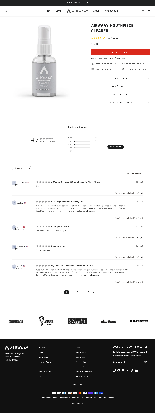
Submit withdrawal (82, 376)
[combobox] (134, 174)
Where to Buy (43, 357)
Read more (91, 211)
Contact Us (42, 376)
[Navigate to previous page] (61, 292)
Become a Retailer (45, 362)
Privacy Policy (81, 362)
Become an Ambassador (47, 367)
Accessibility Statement (84, 371)
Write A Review (115, 147)
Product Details (121, 94)
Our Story (42, 347)
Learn (59, 11)
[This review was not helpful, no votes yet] (141, 193)
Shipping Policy (81, 352)
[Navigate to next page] (94, 292)
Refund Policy (80, 357)
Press (41, 352)
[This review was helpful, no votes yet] (137, 193)
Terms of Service (82, 367)
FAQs (78, 347)
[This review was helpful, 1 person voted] (137, 218)
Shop (48, 11)
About (96, 11)
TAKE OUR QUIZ (111, 11)
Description (121, 78)
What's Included (121, 86)
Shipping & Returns (121, 102)
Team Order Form (45, 371)
